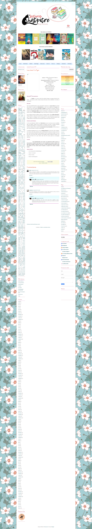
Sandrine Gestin (21, 254)
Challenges (58, 63)
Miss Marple (63, 222)
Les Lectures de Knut (65, 249)
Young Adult (63, 181)
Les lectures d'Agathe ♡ (66, 251)
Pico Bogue (63, 224)
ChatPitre (33, 179)
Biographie (63, 117)
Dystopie (62, 133)
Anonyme (19, 125)
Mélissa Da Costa (21, 230)
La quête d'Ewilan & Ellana (65, 208)
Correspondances (64, 128)
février (19, 311)
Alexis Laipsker (20, 115)
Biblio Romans (25, 63)
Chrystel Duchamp (21, 149)
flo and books (64, 243)
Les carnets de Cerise (64, 211)
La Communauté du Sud (64, 201)
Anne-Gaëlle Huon (21, 124)
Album (62, 110)
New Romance (63, 156)
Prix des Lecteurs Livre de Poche (20, 290)
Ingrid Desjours (21, 182)
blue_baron (46, 526)
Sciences (62, 171)
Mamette (62, 221)
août (19, 301)
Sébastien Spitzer (22, 264)
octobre (19, 317)
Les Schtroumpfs (63, 209)
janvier (19, 332)
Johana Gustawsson (21, 188)
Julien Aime (20, 194)
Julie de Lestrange (22, 193)
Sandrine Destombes (21, 253)
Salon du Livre (20, 294)
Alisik (62, 186)
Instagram (67, 83)
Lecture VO (63, 148)
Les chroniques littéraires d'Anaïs (67, 253)
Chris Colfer (20, 147)
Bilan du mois (42, 63)
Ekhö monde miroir (64, 196)
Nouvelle (62, 158)
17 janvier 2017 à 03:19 (39, 179)
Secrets (62, 229)
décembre (19, 314)
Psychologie (63, 166)
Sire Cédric (20, 256)
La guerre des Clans (64, 204)
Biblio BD (31, 63)
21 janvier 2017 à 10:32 (36, 190)
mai (18, 306)
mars (19, 309)
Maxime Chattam (21, 227)
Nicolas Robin (20, 234)
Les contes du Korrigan (64, 214)
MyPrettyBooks (64, 245)
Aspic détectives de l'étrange (65, 188)
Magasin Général (63, 219)
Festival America (20, 284)
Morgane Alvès (20, 229)
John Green (20, 189)
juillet (19, 303)
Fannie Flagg (22, 166)
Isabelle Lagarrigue (21, 183)
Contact (67, 84)
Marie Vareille (20, 216)
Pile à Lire (53, 63)
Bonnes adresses (21, 281)
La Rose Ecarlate (63, 203)
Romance (62, 168)
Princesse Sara (63, 226)
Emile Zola (23, 165)
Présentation (69, 63)
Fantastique (63, 138)
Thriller (62, 176)
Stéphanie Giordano (22, 263)
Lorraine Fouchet (21, 210)
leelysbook (64, 255)
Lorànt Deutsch (20, 211)
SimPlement (67, 80)
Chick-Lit (62, 120)
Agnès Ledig (20, 112)
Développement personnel (65, 135)
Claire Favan (20, 150)
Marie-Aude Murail (21, 217)
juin (18, 304)
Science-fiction (63, 169)
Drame (62, 132)
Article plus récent (29, 224)
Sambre (62, 227)
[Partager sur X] (50, 161)
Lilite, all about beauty (65, 259)
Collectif (19, 155)
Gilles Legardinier (21, 176)
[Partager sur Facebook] (51, 161)
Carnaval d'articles (21, 282)
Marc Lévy (21, 215)
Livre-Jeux (62, 151)
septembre (20, 319)
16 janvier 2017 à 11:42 (34, 170)
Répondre (30, 175)
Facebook (67, 81)
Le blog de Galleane (65, 247)
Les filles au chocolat (64, 216)
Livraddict (67, 76)
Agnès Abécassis (21, 111)
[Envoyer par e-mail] (48, 161)
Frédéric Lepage (20, 173)
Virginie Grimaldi (21, 274)
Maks (30, 170)
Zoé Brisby (21, 275)
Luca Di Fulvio (20, 212)
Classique (62, 122)
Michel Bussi (20, 228)
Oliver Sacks (23, 235)
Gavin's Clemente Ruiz (21, 174)
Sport (62, 173)
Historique (62, 143)
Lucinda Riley (20, 213)
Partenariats (64, 63)
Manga (62, 153)
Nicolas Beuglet (21, 233)
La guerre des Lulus (64, 206)
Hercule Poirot (63, 198)
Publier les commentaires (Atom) (45, 227)
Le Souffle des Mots (65, 263)
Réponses (32, 177)
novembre (19, 316)
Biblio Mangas (36, 63)
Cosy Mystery (63, 130)
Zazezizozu (31, 190)
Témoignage (63, 179)
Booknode (67, 77)
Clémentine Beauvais (21, 153)
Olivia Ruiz (21, 236)
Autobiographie (63, 112)
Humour (62, 145)
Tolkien (21, 265)
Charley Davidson (63, 191)
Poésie (62, 163)
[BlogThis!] (49, 161)
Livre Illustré (63, 150)
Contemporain (63, 127)
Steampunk (63, 174)
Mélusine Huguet (20, 231)
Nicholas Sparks (20, 232)
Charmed (62, 193)
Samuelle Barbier (21, 252)
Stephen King (23, 262)
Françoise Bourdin (21, 172)
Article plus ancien (37, 224)
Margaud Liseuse (65, 257)
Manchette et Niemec (21, 214)
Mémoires (62, 155)
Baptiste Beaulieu (21, 131)
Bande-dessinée (63, 114)
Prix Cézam (20, 287)
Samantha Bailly (21, 251)
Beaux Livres (63, 115)
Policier (62, 161)
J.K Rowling (19, 184)
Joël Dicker (23, 192)
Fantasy (62, 140)
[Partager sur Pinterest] (52, 161)
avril (19, 327)
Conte (62, 125)
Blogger (53, 526)
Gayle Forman (21, 175)
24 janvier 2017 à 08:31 (39, 198)
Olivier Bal (20, 237)
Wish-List (48, 63)
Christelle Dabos (20, 148)
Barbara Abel (20, 132)
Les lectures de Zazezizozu (66, 261)
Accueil (20, 63)
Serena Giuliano (21, 255)
